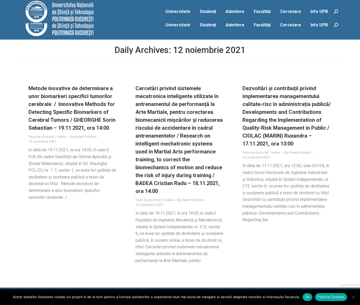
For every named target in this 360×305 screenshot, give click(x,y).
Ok (307, 297)
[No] (353, 297)
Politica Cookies (331, 297)
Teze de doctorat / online (47, 137)
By (83, 137)
